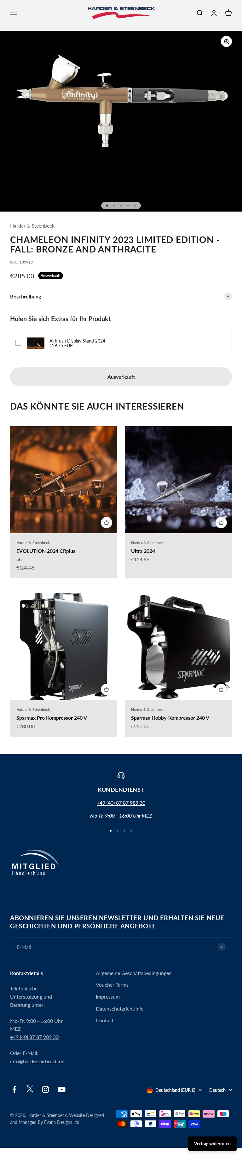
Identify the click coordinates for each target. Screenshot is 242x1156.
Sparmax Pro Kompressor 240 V (51, 718)
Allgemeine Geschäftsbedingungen (134, 973)
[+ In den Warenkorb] (106, 522)
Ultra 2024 (143, 551)
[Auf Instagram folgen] (45, 1089)
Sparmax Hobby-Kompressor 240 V (170, 718)
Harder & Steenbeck (32, 226)
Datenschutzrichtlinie (119, 1009)
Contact (105, 1020)
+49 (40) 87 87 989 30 (121, 803)
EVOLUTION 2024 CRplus (45, 551)
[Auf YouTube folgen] (61, 1089)
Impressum (108, 997)
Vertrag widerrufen (212, 1143)
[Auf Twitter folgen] (30, 1091)
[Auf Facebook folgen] (14, 1089)
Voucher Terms (112, 985)
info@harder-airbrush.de (37, 1061)
